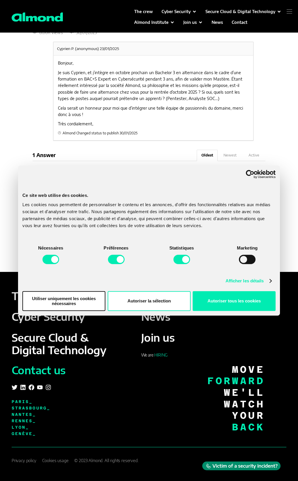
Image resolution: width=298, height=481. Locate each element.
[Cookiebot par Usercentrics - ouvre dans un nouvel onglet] (250, 174)
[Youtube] (40, 387)
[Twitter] (14, 387)
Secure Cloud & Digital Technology (59, 344)
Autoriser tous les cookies (234, 300)
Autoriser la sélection (149, 300)
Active (254, 155)
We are (154, 354)
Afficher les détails (245, 280)
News (156, 316)
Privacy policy (24, 460)
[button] (179, 11)
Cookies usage (55, 460)
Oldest (207, 155)
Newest (230, 155)
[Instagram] (48, 387)
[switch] (116, 259)
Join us (158, 337)
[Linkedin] (23, 387)
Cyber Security (48, 316)
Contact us (39, 370)
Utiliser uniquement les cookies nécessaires (64, 301)
